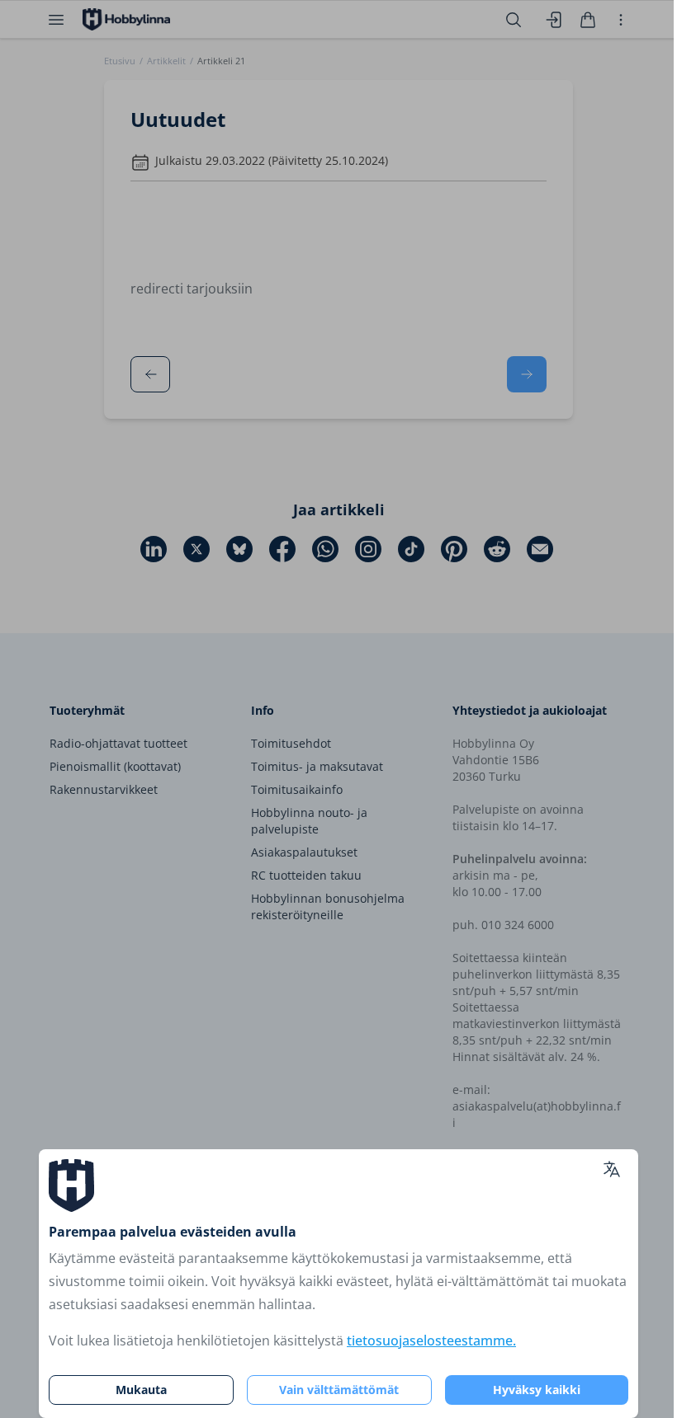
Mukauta (141, 1389)
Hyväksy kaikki (536, 1389)
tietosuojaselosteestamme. (431, 1340)
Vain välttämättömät (339, 1389)
